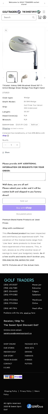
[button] (44, 12)
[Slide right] (44, 77)
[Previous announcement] (3, 3)
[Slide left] (3, 77)
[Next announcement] (44, 3)
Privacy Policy (25, 391)
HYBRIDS (28, 359)
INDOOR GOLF (10, 352)
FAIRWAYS (29, 356)
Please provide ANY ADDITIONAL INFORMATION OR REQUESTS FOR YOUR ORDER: (23, 167)
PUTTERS (28, 363)
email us (27, 313)
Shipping (6, 128)
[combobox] (19, 17)
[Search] (33, 17)
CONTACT (8, 363)
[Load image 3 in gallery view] (36, 77)
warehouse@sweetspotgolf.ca (18, 333)
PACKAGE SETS (31, 344)
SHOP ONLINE (10, 344)
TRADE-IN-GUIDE (10, 359)
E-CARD (7, 367)
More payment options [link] (24, 214)
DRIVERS (28, 352)
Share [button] (7, 152)
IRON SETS (29, 348)
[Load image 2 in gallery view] (24, 77)
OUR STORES (9, 348)
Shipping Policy (10, 391)
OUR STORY (8, 356)
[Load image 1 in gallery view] (12, 77)
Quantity (5, 140)
